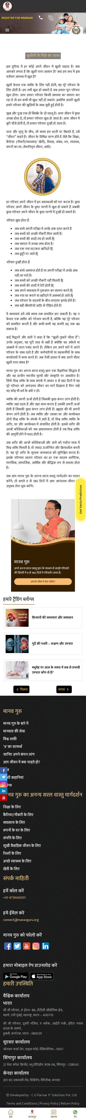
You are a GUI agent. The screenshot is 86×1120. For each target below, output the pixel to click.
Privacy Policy (48, 1103)
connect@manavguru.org (21, 920)
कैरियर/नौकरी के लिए (18, 815)
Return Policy (70, 1103)
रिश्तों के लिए (12, 853)
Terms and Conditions (21, 1103)
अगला (64, 689)
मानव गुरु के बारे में (15, 724)
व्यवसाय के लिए (14, 823)
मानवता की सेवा (14, 731)
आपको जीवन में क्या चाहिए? (43, 582)
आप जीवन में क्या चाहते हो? (21, 762)
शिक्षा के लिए (12, 807)
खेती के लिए (11, 869)
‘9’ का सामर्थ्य (12, 747)
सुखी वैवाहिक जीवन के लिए (22, 846)
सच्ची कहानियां (13, 778)
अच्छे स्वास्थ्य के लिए (17, 861)
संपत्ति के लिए (12, 838)
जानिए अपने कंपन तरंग (19, 754)
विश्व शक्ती (10, 739)
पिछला (21, 689)
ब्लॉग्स (7, 785)
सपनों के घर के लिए (16, 830)
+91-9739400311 (14, 898)
